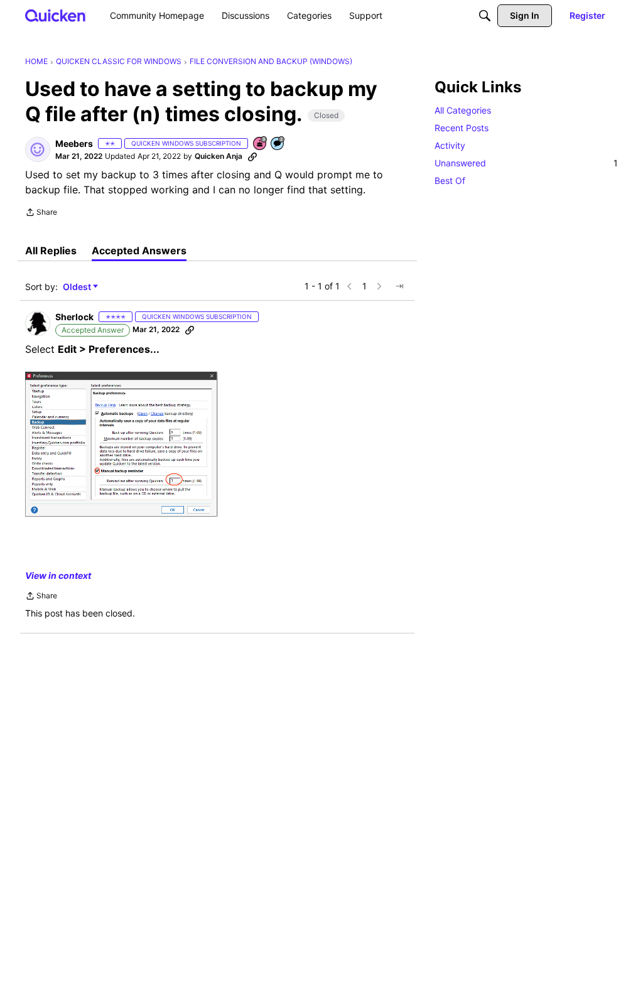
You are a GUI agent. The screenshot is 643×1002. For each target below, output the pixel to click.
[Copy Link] (252, 156)
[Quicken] (55, 15)
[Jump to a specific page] (399, 286)
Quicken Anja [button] (218, 156)
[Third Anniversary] (260, 144)
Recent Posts (462, 127)
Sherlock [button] (74, 316)
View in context (58, 575)
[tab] (51, 250)
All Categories (463, 110)
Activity (450, 145)
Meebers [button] (74, 143)
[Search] (484, 15)
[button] (37, 149)
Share (41, 213)
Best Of (450, 180)
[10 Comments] (278, 144)
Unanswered (526, 163)
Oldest (78, 287)
